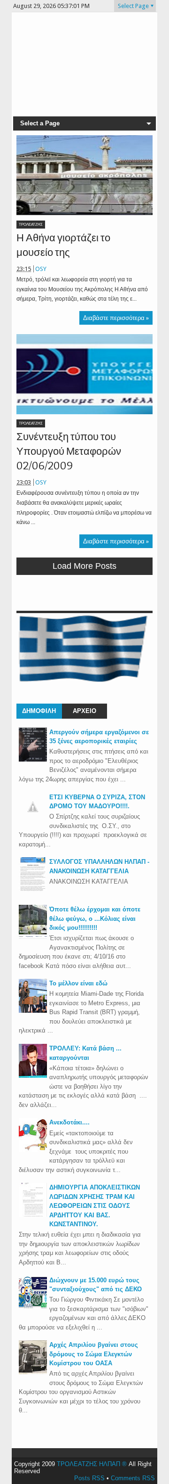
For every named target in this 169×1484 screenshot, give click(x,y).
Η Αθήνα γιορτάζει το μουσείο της (63, 245)
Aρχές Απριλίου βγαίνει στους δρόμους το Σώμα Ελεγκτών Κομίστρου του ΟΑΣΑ (93, 1354)
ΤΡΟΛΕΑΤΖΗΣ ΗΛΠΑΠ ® (92, 1464)
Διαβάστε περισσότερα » (116, 317)
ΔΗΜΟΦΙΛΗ (39, 710)
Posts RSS (89, 1478)
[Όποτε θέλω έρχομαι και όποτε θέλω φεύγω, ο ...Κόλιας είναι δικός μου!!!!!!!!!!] (33, 936)
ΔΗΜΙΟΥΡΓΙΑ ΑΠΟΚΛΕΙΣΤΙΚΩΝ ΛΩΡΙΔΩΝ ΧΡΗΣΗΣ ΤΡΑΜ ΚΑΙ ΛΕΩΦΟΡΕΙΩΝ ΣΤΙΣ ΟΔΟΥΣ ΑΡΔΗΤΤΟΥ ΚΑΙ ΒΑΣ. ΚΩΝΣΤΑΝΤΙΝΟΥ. (94, 1206)
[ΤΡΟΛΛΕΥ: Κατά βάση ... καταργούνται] (33, 1075)
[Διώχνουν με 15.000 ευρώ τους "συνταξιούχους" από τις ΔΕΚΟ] (33, 1307)
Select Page (133, 5)
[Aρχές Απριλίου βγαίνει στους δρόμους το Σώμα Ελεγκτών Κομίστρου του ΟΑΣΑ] (33, 1372)
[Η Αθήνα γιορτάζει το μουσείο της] (84, 175)
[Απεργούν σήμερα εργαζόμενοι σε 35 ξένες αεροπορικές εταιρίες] (33, 759)
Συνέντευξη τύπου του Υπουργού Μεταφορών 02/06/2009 (68, 451)
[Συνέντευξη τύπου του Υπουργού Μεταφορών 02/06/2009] (84, 374)
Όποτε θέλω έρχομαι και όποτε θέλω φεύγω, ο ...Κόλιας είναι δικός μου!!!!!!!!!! (94, 918)
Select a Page (40, 123)
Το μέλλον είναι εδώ (78, 983)
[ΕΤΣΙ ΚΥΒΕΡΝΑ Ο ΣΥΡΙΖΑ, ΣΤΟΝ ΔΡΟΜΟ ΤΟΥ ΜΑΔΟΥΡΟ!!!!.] (33, 818)
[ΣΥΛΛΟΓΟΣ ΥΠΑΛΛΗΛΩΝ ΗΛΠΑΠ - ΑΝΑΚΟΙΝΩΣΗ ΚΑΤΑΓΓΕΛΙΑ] (33, 889)
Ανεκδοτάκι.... (69, 1122)
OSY (40, 268)
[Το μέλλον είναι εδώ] (33, 1010)
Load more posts (84, 566)
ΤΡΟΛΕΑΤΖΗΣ (31, 224)
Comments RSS (133, 1478)
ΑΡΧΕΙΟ (84, 710)
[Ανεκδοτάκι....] (33, 1149)
